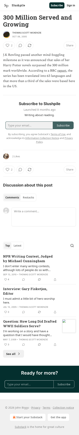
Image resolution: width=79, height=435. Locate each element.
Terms (46, 407)
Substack (20, 427)
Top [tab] (7, 245)
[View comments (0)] (20, 45)
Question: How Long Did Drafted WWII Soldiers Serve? (30, 323)
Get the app (58, 417)
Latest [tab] (17, 245)
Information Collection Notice (42, 138)
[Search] (72, 245)
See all (11, 354)
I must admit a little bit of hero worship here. (29, 300)
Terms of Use (58, 134)
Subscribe (57, 5)
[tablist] (19, 197)
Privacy (35, 407)
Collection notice (63, 407)
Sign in (71, 5)
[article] (39, 268)
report (61, 70)
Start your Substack (29, 417)
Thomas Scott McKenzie (26, 32)
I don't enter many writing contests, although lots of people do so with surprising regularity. (26, 268)
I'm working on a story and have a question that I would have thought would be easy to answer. (26, 333)
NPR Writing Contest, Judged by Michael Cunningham (28, 258)
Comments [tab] (12, 197)
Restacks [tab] (28, 197)
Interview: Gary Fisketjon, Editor (25, 291)
